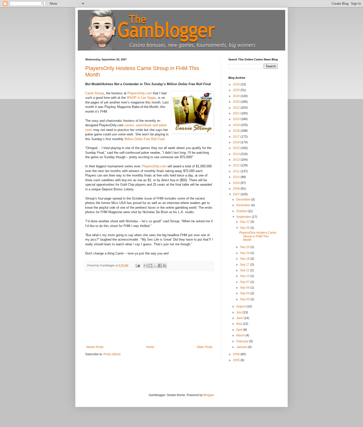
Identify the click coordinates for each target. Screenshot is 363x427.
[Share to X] (155, 265)
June (240, 318)
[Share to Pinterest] (164, 265)
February (242, 341)
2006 (237, 354)
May (239, 324)
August (241, 306)
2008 (237, 188)
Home (150, 347)
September (244, 217)
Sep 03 (245, 299)
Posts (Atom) (112, 354)
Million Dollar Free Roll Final (144, 139)
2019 (237, 125)
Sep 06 (245, 287)
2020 (237, 119)
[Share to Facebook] (159, 265)
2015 (237, 148)
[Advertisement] (149, 308)
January (242, 347)
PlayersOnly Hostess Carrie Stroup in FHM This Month (257, 236)
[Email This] (145, 265)
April (239, 329)
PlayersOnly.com (139, 93)
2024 (237, 96)
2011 (237, 171)
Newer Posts (94, 347)
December (243, 199)
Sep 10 (245, 276)
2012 (237, 165)
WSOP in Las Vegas (141, 98)
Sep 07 (245, 282)
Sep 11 (245, 270)
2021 (237, 113)
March (240, 335)
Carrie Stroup (94, 93)
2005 (237, 360)
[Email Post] (137, 265)
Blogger (208, 395)
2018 (237, 130)
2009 (237, 183)
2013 (237, 159)
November (243, 205)
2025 (237, 90)
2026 (237, 84)
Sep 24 (245, 253)
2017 (237, 136)
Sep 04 (245, 293)
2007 (237, 194)
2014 (237, 154)
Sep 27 (245, 222)
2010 (237, 177)
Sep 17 (245, 264)
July (239, 312)
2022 (237, 107)
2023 (237, 101)
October (242, 211)
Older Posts (204, 347)
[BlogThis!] (150, 265)
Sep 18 (245, 258)
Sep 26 (245, 227)
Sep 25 (245, 247)
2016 (237, 142)
